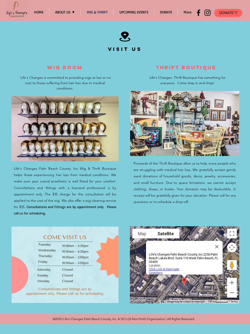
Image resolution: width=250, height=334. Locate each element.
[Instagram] (207, 13)
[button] (65, 128)
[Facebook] (198, 13)
